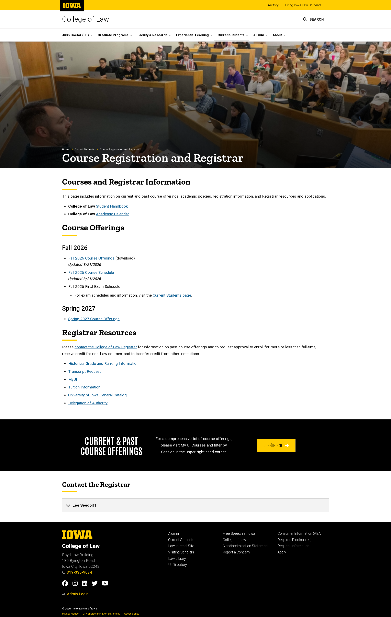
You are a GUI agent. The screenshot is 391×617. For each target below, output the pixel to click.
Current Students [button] (231, 35)
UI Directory (177, 565)
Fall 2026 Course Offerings (91, 258)
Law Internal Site (181, 546)
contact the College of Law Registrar (106, 347)
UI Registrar (273, 445)
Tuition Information (84, 387)
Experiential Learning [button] (192, 35)
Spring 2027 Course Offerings (94, 319)
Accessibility (131, 613)
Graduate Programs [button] (113, 35)
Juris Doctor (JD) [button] (75, 35)
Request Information (293, 546)
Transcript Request (84, 371)
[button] (313, 19)
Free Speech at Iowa (239, 533)
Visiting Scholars (181, 552)
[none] (195, 505)
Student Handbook (112, 206)
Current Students (84, 149)
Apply (282, 552)
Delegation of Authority (88, 403)
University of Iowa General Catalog (97, 395)
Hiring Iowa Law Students (303, 5)
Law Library (177, 559)
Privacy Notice (70, 613)
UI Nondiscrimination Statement (101, 613)
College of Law (85, 19)
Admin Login (77, 594)
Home (65, 149)
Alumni (173, 533)
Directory (272, 5)
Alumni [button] (258, 35)
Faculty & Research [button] (152, 35)
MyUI (72, 379)
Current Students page (172, 295)
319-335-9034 (79, 572)
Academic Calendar (112, 214)
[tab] (195, 505)
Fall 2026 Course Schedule (91, 272)
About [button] (277, 35)
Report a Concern (236, 552)
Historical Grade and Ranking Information (103, 363)
